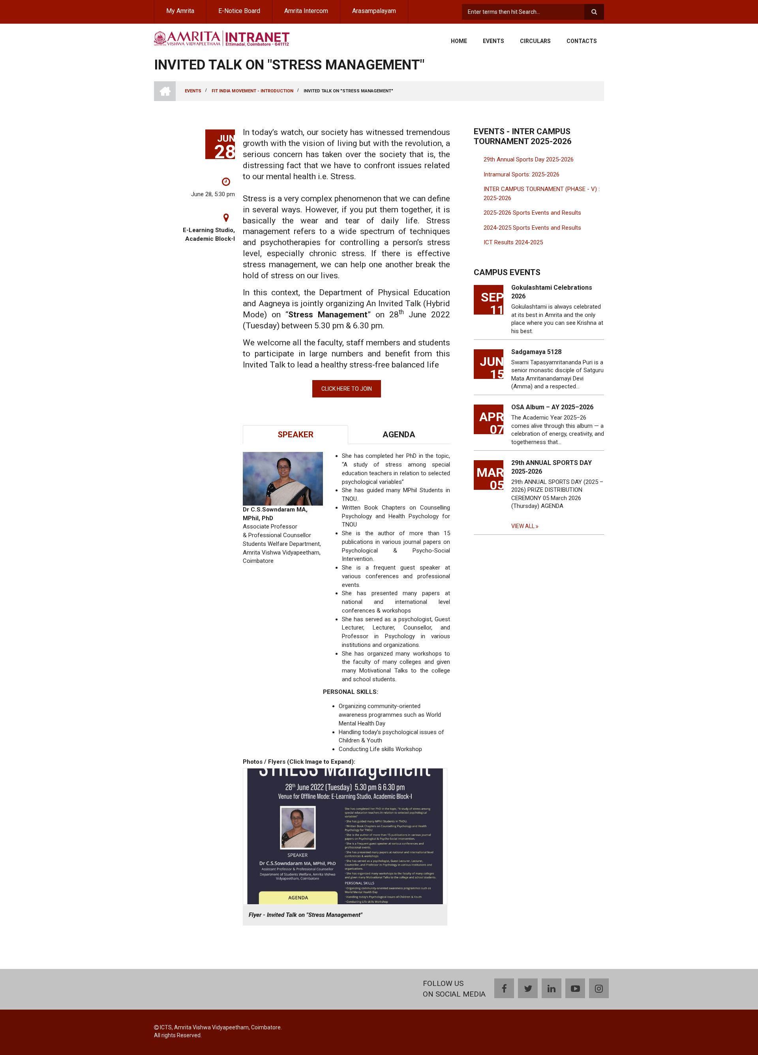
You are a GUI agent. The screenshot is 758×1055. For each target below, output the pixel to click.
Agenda (399, 434)
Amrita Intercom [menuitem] (306, 11)
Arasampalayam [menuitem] (374, 11)
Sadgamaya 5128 (536, 352)
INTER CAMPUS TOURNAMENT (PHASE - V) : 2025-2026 (542, 194)
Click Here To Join (346, 389)
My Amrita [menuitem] (180, 11)
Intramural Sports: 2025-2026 (521, 174)
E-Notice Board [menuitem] (239, 11)
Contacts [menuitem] (582, 41)
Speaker (295, 434)
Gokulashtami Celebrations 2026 (551, 292)
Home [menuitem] (459, 41)
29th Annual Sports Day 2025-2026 (529, 159)
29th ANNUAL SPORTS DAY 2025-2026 (551, 467)
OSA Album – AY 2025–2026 (552, 407)
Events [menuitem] (493, 41)
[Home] (222, 37)
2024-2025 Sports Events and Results (532, 227)
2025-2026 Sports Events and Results (532, 212)
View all (523, 526)
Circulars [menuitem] (535, 41)
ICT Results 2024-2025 (513, 242)
